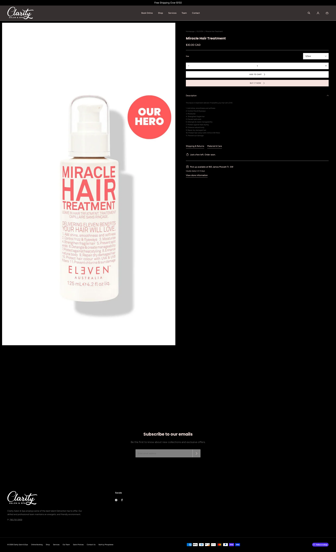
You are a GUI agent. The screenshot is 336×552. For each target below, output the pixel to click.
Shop (160, 13)
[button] (309, 13)
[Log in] (318, 13)
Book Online (147, 13)
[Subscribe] (196, 453)
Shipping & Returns (195, 146)
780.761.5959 (16, 519)
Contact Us (91, 545)
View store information (197, 175)
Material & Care (214, 146)
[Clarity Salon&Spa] (20, 13)
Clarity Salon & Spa (20, 545)
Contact (196, 13)
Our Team (66, 545)
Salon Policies (78, 545)
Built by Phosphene (106, 545)
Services (172, 13)
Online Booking (37, 545)
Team (184, 13)
